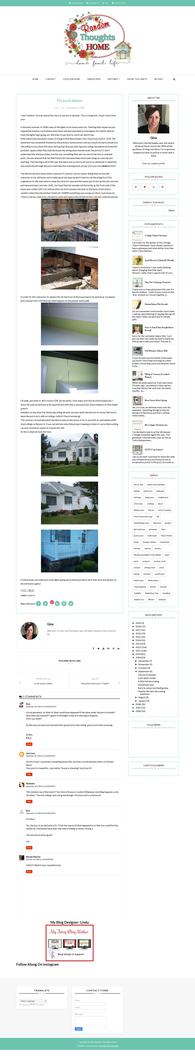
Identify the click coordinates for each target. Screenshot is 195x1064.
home (136, 542)
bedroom (160, 491)
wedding (166, 593)
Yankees (162, 599)
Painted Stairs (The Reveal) (156, 304)
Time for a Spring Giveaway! (157, 282)
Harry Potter (166, 535)
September (144, 671)
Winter (151, 599)
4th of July (138, 484)
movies (158, 548)
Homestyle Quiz (146, 684)
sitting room (149, 567)
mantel (147, 548)
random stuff (159, 561)
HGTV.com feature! (154, 449)
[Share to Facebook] (30, 590)
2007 (138, 707)
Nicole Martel (33, 856)
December (143, 660)
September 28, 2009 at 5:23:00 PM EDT (40, 786)
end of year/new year (143, 516)
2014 (138, 640)
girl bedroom (139, 529)
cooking (150, 503)
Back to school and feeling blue (153, 688)
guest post (139, 535)
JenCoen (30, 753)
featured (113, 79)
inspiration (165, 542)
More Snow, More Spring (156, 400)
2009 (138, 657)
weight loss (139, 599)
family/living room (141, 523)
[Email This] (21, 590)
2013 (138, 643)
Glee (163, 529)
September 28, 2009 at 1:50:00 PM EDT (40, 756)
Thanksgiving (140, 587)
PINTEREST (94, 3)
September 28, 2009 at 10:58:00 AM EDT (41, 707)
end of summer (164, 510)
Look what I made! (147, 678)
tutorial (163, 587)
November (143, 664)
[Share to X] (27, 590)
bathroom (148, 491)
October (142, 667)
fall (157, 516)
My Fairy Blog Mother (108, 1046)
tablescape (139, 580)
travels (153, 587)
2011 (138, 650)
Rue (28, 810)
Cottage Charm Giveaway (156, 235)
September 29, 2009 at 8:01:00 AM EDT (40, 813)
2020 (138, 623)
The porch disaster (147, 674)
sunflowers (160, 574)
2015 (138, 636)
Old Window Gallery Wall (156, 351)
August (142, 697)
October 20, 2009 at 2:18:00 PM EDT (39, 859)
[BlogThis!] (24, 590)
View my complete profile (153, 163)
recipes (137, 567)
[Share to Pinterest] (32, 590)
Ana (28, 703)
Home (35, 79)
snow (161, 567)
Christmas (138, 503)
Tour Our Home (71, 79)
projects (31, 595)
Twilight (137, 593)
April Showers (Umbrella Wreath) (159, 260)
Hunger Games (149, 542)
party (136, 561)
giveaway (153, 529)
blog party (149, 497)
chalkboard (163, 497)
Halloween (152, 535)
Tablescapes (94, 79)
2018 (138, 626)
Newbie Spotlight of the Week (147, 555)
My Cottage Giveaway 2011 (156, 425)
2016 (138, 633)
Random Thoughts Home (105, 1042)
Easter (151, 510)
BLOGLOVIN (120, 3)
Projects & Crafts (137, 79)
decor (160, 503)
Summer (147, 574)
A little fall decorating (148, 681)
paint (167, 555)
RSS (106, 3)
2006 (138, 711)
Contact (51, 79)
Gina (153, 138)
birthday (137, 497)
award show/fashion (156, 484)
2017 (138, 630)
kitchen (137, 548)
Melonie (30, 783)
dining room (139, 510)
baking (137, 491)
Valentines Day (151, 593)
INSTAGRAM (77, 3)
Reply (29, 744)
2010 (138, 654)
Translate (40, 1004)
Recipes (158, 79)
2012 (138, 647)
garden (168, 523)
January (142, 700)
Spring (136, 574)
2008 (138, 704)
